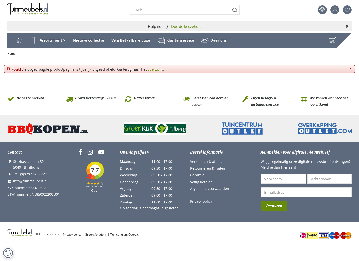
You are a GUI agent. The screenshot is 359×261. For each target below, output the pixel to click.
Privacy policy (201, 201)
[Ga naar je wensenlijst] (349, 9)
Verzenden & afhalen (207, 161)
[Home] (19, 40)
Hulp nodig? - (174, 26)
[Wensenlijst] (347, 9)
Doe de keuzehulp (186, 26)
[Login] (334, 9)
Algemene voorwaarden (209, 188)
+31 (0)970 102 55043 (30, 174)
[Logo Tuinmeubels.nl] (27, 9)
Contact (322, 9)
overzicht (155, 69)
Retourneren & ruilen (207, 168)
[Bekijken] (332, 40)
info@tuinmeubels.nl (30, 181)
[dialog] (8, 253)
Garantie (197, 175)
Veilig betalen (201, 182)
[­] (80, 152)
